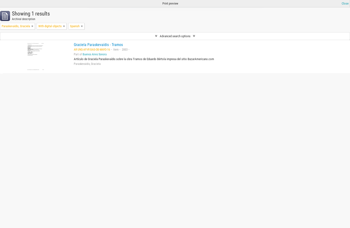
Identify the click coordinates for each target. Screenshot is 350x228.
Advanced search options (175, 36)
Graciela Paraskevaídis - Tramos (98, 44)
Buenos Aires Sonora (95, 54)
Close (345, 3)
